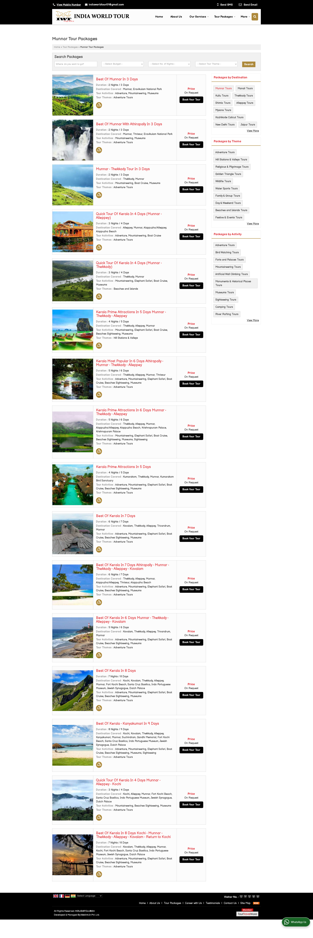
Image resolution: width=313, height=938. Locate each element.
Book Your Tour (191, 99)
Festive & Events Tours (228, 217)
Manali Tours (245, 88)
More (244, 16)
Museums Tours (224, 292)
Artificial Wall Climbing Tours (231, 274)
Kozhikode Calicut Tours (229, 117)
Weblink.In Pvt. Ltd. (90, 915)
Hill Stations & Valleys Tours (231, 159)
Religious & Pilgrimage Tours (232, 166)
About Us (176, 16)
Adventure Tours (225, 152)
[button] (69, 4)
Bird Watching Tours (227, 252)
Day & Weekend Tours (228, 203)
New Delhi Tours (225, 124)
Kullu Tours (221, 95)
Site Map (245, 903)
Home (159, 16)
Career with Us (193, 903)
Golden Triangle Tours (228, 174)
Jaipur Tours (248, 124)
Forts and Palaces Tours (229, 259)
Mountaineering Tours (228, 266)
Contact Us (230, 903)
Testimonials (213, 903)
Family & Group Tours (227, 195)
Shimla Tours (222, 102)
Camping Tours (224, 307)
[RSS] (256, 903)
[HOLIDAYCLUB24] (92, 17)
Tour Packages (223, 16)
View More (253, 130)
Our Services (197, 16)
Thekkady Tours (243, 95)
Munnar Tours (223, 88)
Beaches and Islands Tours (231, 210)
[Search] (255, 16)
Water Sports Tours (226, 188)
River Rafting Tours (226, 314)
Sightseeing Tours (225, 299)
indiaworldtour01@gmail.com (106, 4)
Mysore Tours (223, 110)
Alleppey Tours (244, 102)
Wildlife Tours (223, 181)
